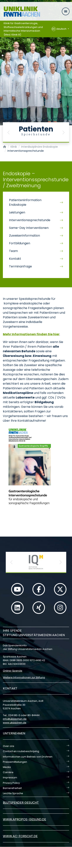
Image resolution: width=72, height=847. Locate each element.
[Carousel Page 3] (2, 61)
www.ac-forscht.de (20, 836)
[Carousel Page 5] (2, 67)
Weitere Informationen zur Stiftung (24, 677)
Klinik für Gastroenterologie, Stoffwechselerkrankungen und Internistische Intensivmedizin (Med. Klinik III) (23, 28)
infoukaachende (14, 719)
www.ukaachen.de (14, 722)
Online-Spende (12, 670)
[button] (8, 132)
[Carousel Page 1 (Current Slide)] (2, 55)
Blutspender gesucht (21, 802)
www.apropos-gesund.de (24, 819)
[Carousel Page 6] (2, 70)
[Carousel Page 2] (2, 58)
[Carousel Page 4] (2, 64)
